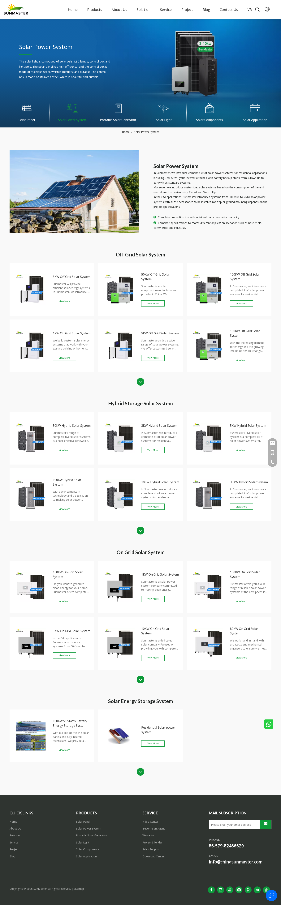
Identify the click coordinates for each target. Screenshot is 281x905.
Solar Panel (83, 821)
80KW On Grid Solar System (244, 631)
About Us (119, 9)
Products (94, 9)
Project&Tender (152, 842)
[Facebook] (211, 889)
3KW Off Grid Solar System (71, 277)
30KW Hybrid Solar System (249, 482)
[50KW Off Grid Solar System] (119, 314)
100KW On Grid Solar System (245, 574)
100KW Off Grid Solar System (245, 276)
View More (64, 301)
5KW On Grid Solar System (71, 631)
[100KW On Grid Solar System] (208, 612)
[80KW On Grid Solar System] (208, 669)
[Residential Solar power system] (119, 761)
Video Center (150, 821)
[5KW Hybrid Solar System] (208, 463)
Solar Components (87, 849)
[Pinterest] (248, 889)
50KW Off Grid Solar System (155, 276)
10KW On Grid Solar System (155, 631)
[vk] (257, 889)
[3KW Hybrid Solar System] (119, 463)
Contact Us (229, 9)
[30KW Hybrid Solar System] (208, 520)
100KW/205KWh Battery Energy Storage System (70, 723)
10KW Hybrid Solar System (160, 482)
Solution (143, 9)
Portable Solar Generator (91, 835)
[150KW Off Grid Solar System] (208, 371)
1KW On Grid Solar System (160, 574)
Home (73, 9)
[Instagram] (239, 889)
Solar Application (86, 856)
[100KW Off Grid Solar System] (208, 314)
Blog (206, 9)
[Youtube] (229, 889)
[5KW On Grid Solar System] (31, 669)
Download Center (153, 856)
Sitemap (79, 888)
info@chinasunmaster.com (235, 861)
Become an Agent (153, 828)
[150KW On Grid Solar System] (31, 612)
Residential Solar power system (158, 729)
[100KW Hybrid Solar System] (31, 520)
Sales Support (150, 849)
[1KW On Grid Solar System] (119, 612)
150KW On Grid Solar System (68, 574)
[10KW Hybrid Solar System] (119, 520)
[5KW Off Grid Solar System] (119, 371)
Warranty (148, 835)
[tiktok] (266, 889)
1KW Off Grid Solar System (71, 333)
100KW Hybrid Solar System (67, 482)
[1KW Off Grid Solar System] (31, 371)
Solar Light (82, 842)
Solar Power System (88, 828)
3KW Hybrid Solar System (159, 425)
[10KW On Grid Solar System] (119, 669)
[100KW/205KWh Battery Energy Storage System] (31, 761)
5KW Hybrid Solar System (248, 425)
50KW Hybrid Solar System (72, 425)
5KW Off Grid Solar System (160, 333)
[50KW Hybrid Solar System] (31, 463)
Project (187, 9)
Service (166, 9)
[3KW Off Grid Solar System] (31, 314)
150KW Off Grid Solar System (245, 333)
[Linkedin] (220, 889)
